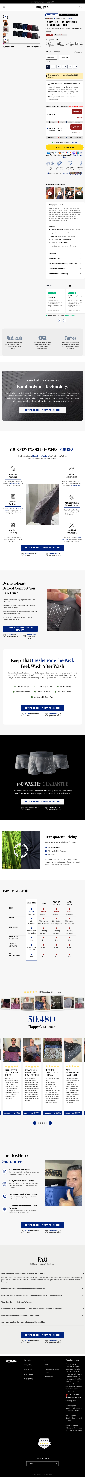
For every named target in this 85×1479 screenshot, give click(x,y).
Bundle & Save (49, 1377)
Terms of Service (28, 1374)
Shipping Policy (28, 1379)
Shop (47, 1360)
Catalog (47, 1365)
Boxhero (39, 1474)
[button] (3, 7)
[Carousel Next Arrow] (5, 39)
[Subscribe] (56, 1463)
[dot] (36, 1123)
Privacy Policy (28, 1365)
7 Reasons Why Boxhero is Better (52, 1370)
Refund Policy (28, 1369)
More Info (27, 1360)
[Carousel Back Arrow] (5, 17)
